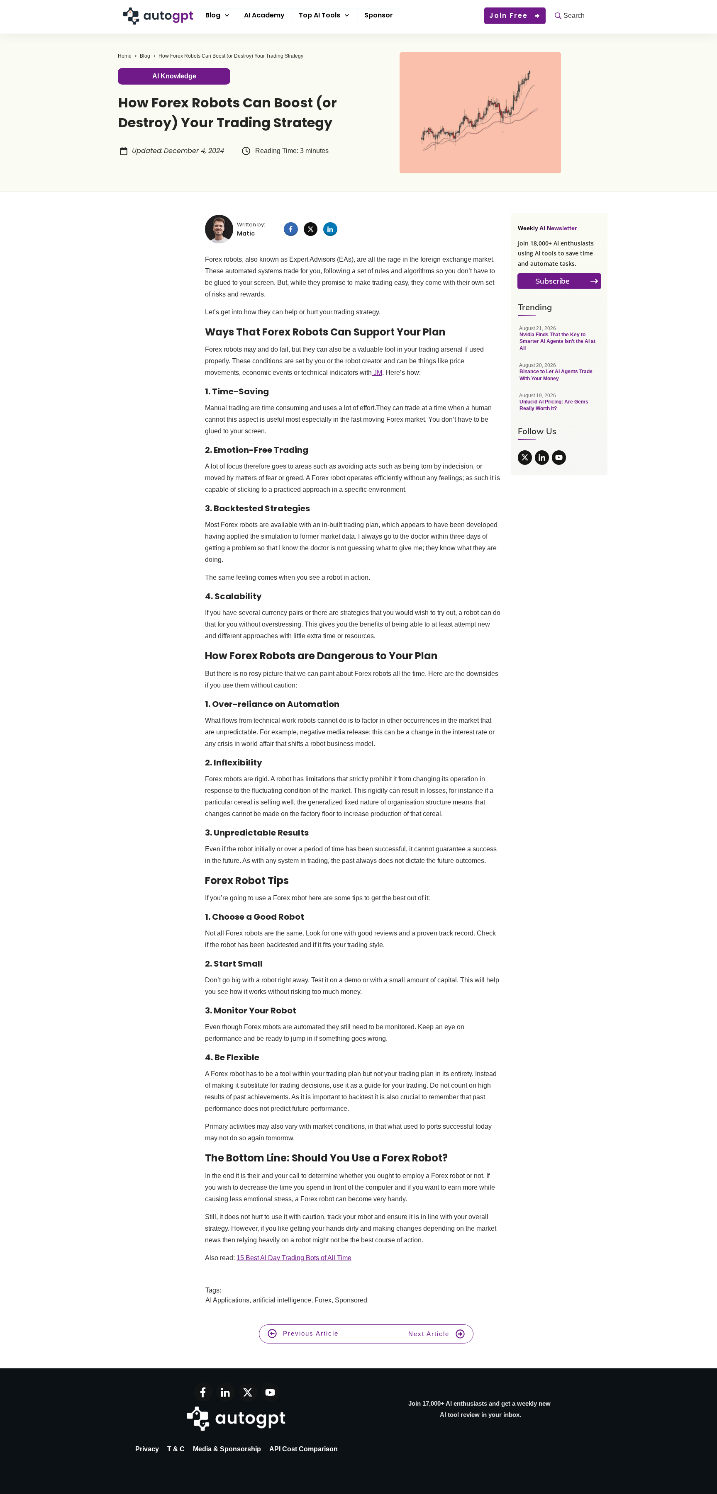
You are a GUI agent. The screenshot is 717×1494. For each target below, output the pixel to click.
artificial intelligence (282, 1300)
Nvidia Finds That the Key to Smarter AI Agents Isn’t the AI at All (559, 342)
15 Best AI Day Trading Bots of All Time (294, 1257)
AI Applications (227, 1300)
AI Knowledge (174, 76)
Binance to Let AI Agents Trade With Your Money (559, 376)
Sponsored (351, 1300)
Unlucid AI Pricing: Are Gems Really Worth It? (559, 406)
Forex (323, 1300)
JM (377, 372)
